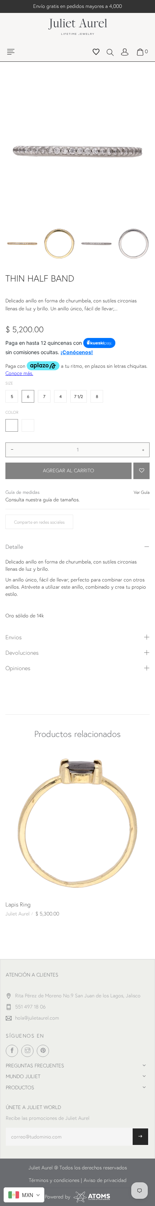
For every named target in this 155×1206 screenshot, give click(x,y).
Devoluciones (22, 652)
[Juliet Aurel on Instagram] (27, 1051)
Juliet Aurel (17, 913)
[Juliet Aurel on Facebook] (12, 1051)
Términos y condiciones (54, 1180)
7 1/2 (78, 396)
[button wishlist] (96, 52)
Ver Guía (142, 492)
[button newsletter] (140, 1136)
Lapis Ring (18, 904)
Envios (13, 637)
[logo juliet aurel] (77, 26)
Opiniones (17, 668)
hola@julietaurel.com (37, 1018)
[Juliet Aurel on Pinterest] (43, 1051)
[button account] (124, 51)
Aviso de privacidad (105, 1180)
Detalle (14, 546)
